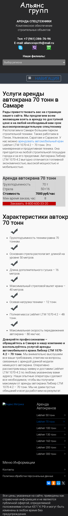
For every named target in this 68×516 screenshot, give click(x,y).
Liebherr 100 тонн (46, 428)
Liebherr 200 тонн (46, 447)
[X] (63, 483)
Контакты (8, 469)
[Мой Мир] (58, 483)
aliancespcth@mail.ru (39, 43)
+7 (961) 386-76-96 (37, 38)
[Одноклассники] (53, 483)
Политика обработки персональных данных (28, 476)
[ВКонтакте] (49, 483)
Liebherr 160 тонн (46, 441)
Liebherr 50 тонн (46, 415)
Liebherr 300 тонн (46, 454)
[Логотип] (34, 8)
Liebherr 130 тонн (46, 434)
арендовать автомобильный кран (40, 141)
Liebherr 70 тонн (46, 421)
